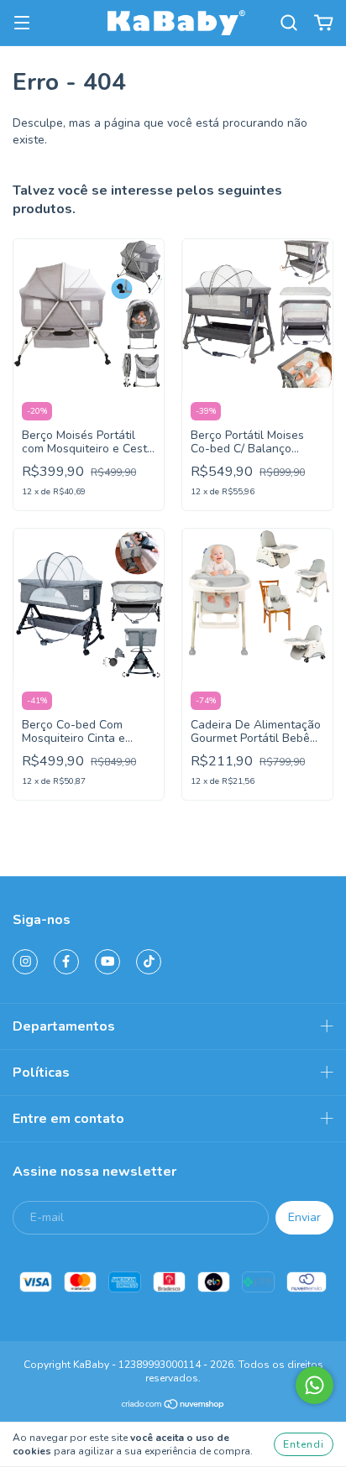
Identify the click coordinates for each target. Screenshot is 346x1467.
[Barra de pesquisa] (288, 23)
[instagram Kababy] (25, 961)
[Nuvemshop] (173, 1406)
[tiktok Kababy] (148, 961)
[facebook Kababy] (66, 961)
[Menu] (21, 23)
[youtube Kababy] (107, 961)
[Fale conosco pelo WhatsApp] (314, 1385)
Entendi (303, 1444)
